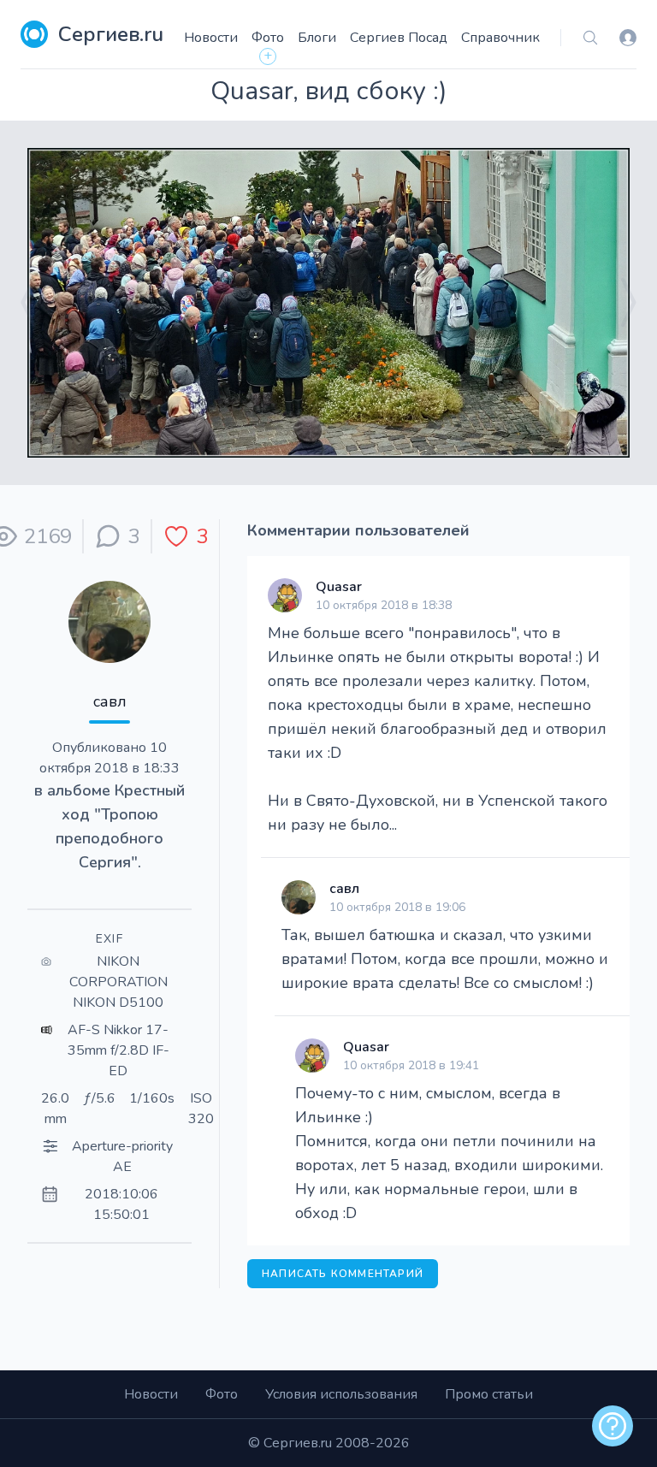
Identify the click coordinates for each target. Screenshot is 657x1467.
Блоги (317, 37)
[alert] (612, 1425)
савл (110, 701)
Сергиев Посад (398, 37)
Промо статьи (489, 1394)
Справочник (500, 37)
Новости (211, 37)
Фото (268, 37)
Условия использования (341, 1394)
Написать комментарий (342, 1274)
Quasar (339, 586)
